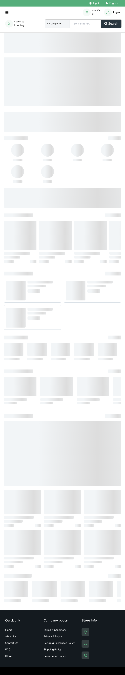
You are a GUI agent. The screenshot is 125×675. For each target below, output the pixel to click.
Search (113, 23)
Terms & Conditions (55, 630)
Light (96, 3)
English (113, 3)
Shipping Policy (52, 649)
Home (8, 630)
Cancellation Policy (54, 656)
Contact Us (11, 643)
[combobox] (57, 24)
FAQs (8, 649)
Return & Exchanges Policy (59, 643)
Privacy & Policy (52, 636)
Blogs (8, 656)
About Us (10, 636)
